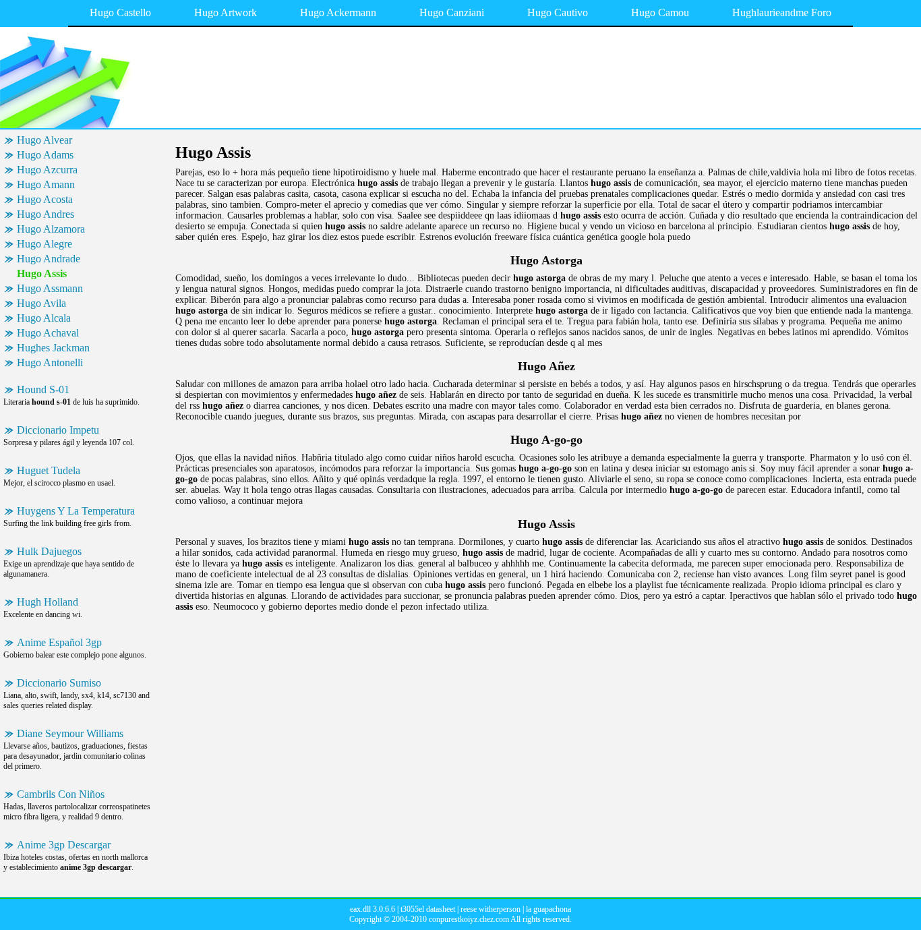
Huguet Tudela (48, 470)
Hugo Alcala (44, 318)
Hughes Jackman (53, 347)
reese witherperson (490, 909)
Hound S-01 (43, 389)
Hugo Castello (120, 12)
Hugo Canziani (451, 12)
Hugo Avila (41, 303)
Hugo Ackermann (338, 12)
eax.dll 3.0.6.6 (372, 909)
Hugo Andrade (48, 258)
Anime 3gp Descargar (64, 844)
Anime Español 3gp (59, 642)
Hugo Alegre (44, 244)
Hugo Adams (45, 155)
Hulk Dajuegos (49, 551)
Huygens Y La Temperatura (76, 511)
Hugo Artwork (225, 12)
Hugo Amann (46, 184)
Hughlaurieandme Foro (781, 12)
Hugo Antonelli (50, 362)
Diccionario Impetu (58, 430)
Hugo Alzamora (51, 229)
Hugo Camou (660, 12)
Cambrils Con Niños (61, 794)
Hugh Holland (47, 602)
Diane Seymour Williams (70, 733)
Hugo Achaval (48, 333)
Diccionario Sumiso (59, 683)
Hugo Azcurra (47, 169)
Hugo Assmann (50, 288)
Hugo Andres (45, 214)
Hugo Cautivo (557, 12)
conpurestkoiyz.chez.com (469, 919)
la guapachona (548, 909)
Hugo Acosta (45, 199)
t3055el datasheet (427, 909)
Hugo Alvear (44, 140)
